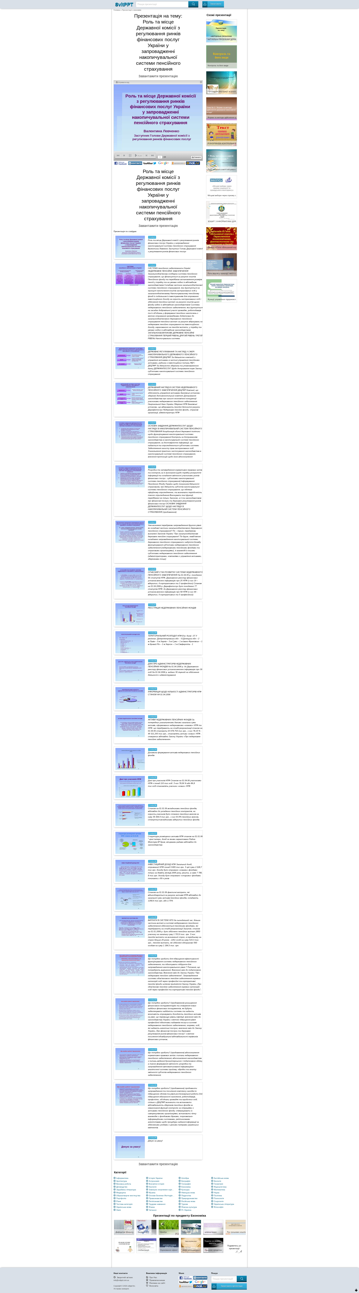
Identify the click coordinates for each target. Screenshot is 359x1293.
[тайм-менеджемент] (191, 1245)
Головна (117, 10)
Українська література (224, 1204)
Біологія (217, 1181)
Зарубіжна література (126, 1189)
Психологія (219, 1198)
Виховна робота (123, 1184)
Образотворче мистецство (128, 1195)
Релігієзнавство (156, 1201)
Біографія (185, 1181)
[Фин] (124, 1245)
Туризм (184, 1204)
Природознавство (189, 1198)
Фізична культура (189, 1207)
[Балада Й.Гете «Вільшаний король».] (221, 238)
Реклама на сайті (157, 1283)
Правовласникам (157, 1280)
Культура (185, 1189)
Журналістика (220, 1187)
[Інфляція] (191, 1227)
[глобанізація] (146, 1245)
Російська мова (188, 1201)
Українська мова (123, 1207)
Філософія (218, 1207)
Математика (219, 1189)
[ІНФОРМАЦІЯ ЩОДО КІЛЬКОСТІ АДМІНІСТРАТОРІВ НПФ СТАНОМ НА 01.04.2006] (130, 698)
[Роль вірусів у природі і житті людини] (221, 264)
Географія (186, 1184)
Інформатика (122, 1178)
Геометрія (218, 1184)
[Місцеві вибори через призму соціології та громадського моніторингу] (221, 186)
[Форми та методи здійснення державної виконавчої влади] (221, 108)
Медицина (121, 1192)
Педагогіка (186, 1195)
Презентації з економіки (131, 10)
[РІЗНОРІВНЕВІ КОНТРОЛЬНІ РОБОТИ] (221, 134)
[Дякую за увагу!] (130, 1147)
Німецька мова (188, 1192)
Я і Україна (186, 1210)
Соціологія (219, 1201)
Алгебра (185, 1178)
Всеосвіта (153, 1286)
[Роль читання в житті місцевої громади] (221, 160)
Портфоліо (121, 1198)
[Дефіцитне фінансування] (124, 1227)
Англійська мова (221, 1178)
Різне (118, 1201)
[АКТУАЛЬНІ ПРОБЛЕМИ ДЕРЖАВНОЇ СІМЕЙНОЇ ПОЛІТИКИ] (221, 30)
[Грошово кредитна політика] (213, 1245)
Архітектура (121, 1181)
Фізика (152, 1207)
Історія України (156, 1178)
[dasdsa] (169, 1227)
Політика (218, 1195)
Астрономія (154, 1181)
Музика (152, 1192)
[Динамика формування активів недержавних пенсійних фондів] (130, 759)
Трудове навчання (157, 1204)
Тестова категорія (124, 1204)
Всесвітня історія (156, 1184)
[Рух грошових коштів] (236, 1227)
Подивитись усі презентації (234, 1247)
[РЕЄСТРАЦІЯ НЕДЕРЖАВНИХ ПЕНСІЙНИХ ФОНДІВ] (130, 614)
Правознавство (156, 1198)
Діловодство (121, 1187)
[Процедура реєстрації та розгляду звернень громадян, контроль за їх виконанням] (221, 82)
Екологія (153, 1187)
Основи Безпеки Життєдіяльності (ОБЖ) (162, 1195)
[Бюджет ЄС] (146, 1227)
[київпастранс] (213, 1227)
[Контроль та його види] (221, 56)
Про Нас (153, 1277)
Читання (153, 1210)
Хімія (118, 1210)
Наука (216, 1192)
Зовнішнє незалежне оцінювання (162, 1189)
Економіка (186, 1187)
